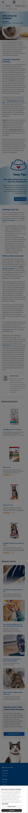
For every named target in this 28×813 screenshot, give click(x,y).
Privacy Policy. (5, 803)
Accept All (11, 810)
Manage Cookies (12, 806)
